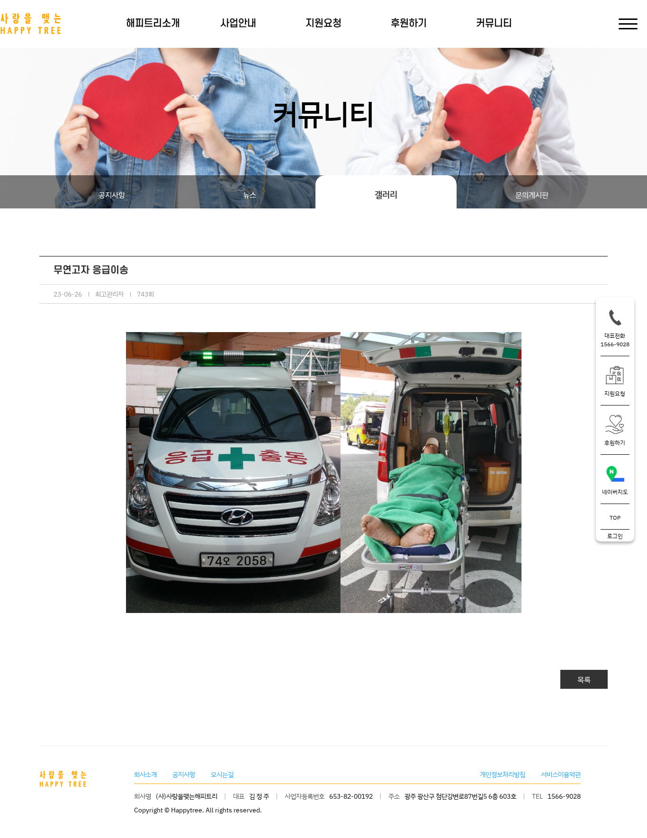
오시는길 (222, 774)
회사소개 (145, 774)
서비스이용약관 (561, 774)
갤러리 (386, 194)
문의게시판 (531, 194)
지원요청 (323, 23)
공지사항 (112, 194)
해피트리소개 (153, 23)
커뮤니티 (494, 23)
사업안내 (238, 23)
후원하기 (409, 23)
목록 (584, 679)
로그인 (615, 536)
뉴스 (249, 194)
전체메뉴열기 (626, 24)
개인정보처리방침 (502, 774)
